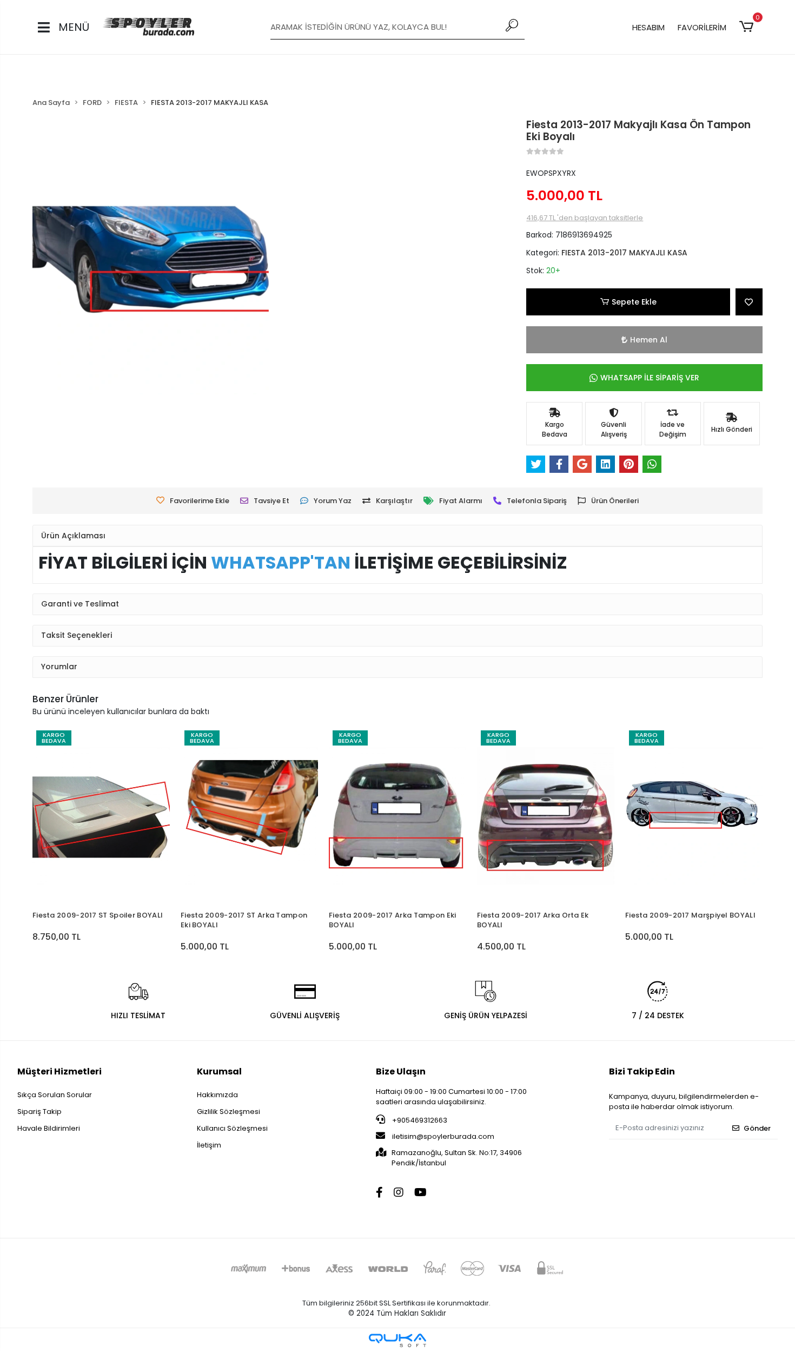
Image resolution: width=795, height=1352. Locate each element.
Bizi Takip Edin (642, 1071)
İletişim (209, 1145)
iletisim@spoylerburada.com (443, 1136)
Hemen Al (648, 339)
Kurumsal (219, 1071)
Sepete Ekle (634, 301)
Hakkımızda (217, 1095)
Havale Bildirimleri (48, 1128)
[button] (748, 27)
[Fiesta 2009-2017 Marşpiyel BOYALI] (694, 816)
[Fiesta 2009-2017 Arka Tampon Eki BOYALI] (397, 816)
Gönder (757, 1128)
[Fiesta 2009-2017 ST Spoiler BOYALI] (101, 816)
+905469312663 (418, 1120)
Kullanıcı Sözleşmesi (232, 1128)
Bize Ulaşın (401, 1071)
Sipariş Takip (39, 1111)
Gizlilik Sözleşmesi (228, 1111)
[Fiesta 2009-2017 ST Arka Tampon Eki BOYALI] (249, 816)
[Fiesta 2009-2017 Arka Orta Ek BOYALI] (545, 816)
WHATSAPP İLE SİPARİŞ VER (649, 377)
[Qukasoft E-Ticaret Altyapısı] (397, 1340)
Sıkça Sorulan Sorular (54, 1095)
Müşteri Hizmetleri (59, 1071)
